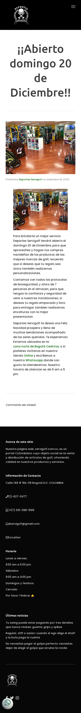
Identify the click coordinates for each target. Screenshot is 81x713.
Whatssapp (34, 360)
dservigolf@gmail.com (24, 524)
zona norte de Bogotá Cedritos (36, 346)
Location (15, 537)
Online (28, 356)
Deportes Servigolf (30, 179)
